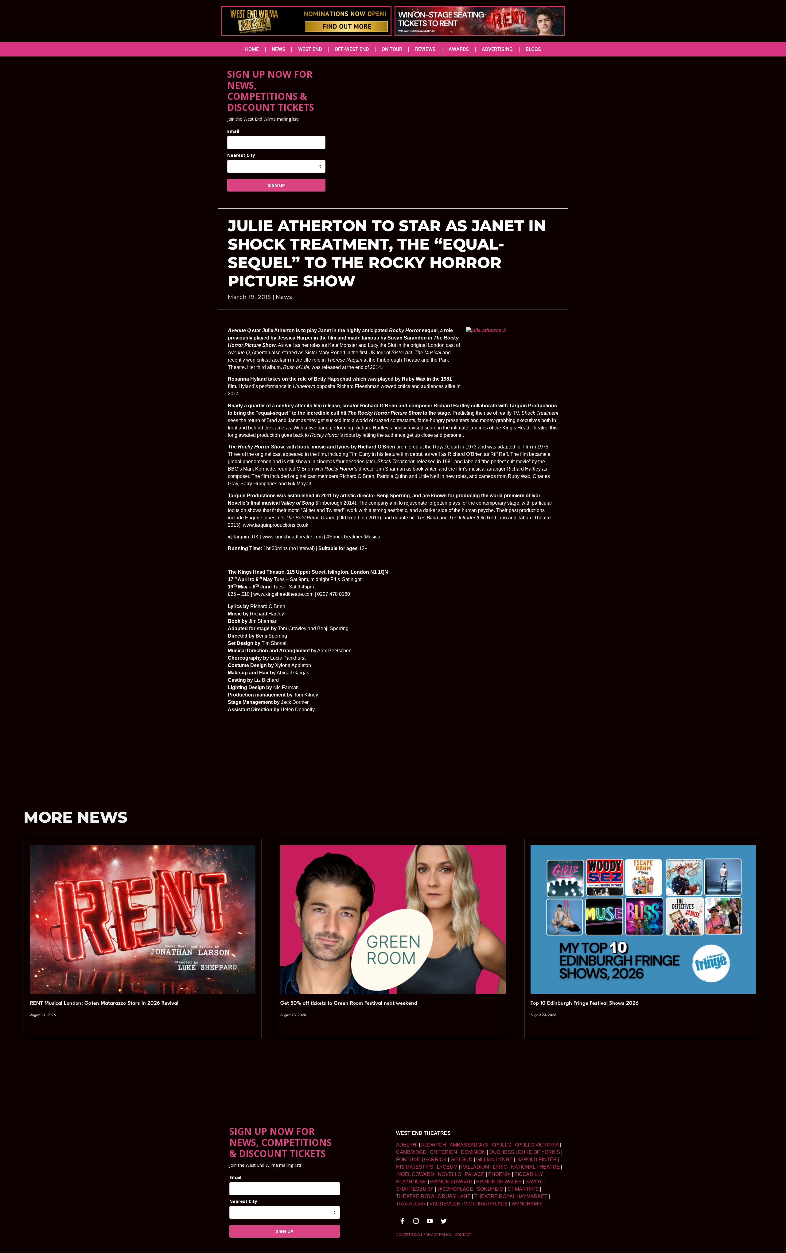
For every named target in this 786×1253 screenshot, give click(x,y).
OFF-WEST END (352, 49)
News (284, 297)
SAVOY (533, 1181)
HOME (252, 49)
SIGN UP (276, 185)
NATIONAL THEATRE (535, 1167)
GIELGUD (461, 1159)
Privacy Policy (437, 1234)
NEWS (278, 49)
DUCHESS (501, 1152)
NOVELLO (449, 1174)
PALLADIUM (475, 1167)
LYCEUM (447, 1167)
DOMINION (473, 1152)
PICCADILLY (528, 1174)
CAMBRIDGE (411, 1152)
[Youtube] (430, 1221)
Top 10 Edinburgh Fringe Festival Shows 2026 (585, 1003)
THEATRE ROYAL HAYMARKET (510, 1196)
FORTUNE (408, 1159)
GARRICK (435, 1159)
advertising (408, 1234)
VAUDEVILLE (445, 1203)
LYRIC (500, 1167)
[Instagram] (416, 1221)
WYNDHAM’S (527, 1203)
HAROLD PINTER (536, 1159)
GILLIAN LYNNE (494, 1159)
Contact (463, 1234)
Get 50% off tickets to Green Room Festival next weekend (348, 1003)
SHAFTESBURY (415, 1189)
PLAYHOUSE (411, 1181)
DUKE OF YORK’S (539, 1152)
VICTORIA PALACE (486, 1203)
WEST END (310, 49)
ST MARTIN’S (523, 1189)
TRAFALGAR (411, 1203)
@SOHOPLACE (455, 1189)
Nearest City (241, 155)
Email (233, 131)
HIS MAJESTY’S (414, 1167)
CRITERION (443, 1152)
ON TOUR (392, 49)
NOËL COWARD (415, 1174)
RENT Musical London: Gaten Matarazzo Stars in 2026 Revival (104, 1003)
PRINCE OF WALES (499, 1181)
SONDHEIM (490, 1189)
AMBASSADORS (468, 1144)
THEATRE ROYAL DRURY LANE (433, 1196)
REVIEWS (425, 49)
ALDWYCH (433, 1144)
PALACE (474, 1174)
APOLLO (501, 1144)
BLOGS (533, 49)
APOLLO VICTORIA (536, 1144)
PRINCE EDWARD (451, 1181)
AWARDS (459, 49)
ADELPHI (407, 1144)
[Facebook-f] (402, 1221)
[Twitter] (444, 1221)
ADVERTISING (497, 49)
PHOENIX (499, 1174)
